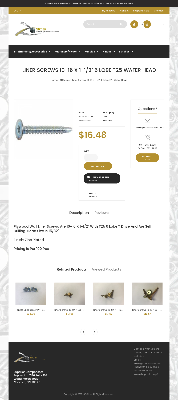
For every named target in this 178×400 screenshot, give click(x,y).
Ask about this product (98, 179)
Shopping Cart (141, 10)
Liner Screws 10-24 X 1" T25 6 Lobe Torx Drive (117, 310)
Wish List (123, 10)
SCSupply (65, 80)
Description (79, 212)
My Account (108, 10)
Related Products (72, 269)
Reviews (102, 212)
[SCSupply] (37, 37)
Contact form (147, 158)
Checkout (159, 10)
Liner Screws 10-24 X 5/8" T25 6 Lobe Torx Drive (80, 310)
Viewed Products (106, 269)
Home (54, 80)
